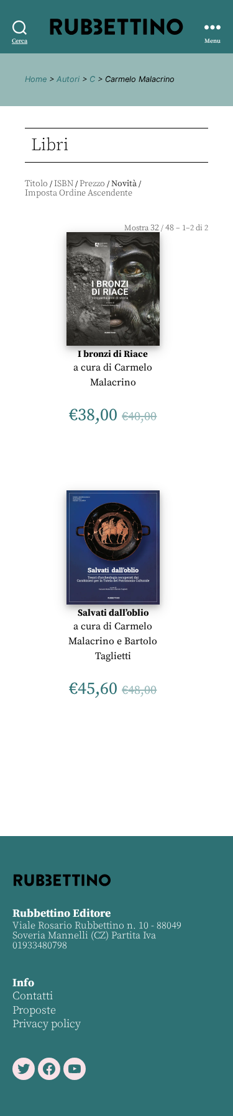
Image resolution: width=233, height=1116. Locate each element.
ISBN (63, 183)
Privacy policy (46, 1024)
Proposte (34, 1010)
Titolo (36, 183)
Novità (124, 183)
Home (36, 79)
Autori (68, 79)
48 (169, 227)
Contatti (32, 996)
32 (154, 227)
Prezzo (92, 183)
